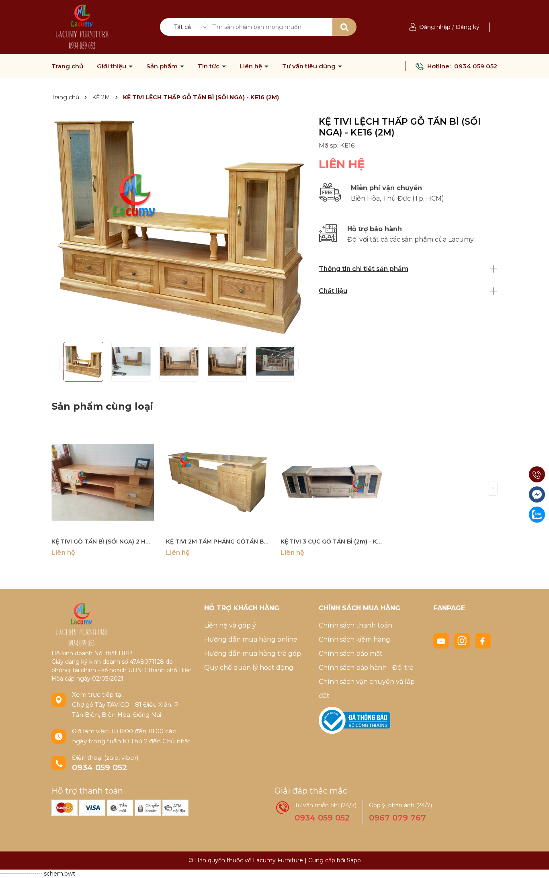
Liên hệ (252, 66)
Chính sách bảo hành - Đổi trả (366, 667)
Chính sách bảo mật (351, 653)
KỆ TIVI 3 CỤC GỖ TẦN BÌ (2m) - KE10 (332, 541)
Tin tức (209, 66)
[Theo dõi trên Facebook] (483, 640)
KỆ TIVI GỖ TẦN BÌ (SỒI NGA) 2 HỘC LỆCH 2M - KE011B (102, 541)
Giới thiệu (112, 66)
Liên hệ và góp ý (230, 625)
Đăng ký (467, 27)
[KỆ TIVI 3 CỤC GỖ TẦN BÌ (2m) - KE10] (332, 482)
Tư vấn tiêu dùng (309, 66)
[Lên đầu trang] (535, 864)
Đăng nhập (435, 27)
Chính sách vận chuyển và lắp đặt (367, 689)
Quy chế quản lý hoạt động (248, 667)
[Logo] (82, 26)
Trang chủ (67, 66)
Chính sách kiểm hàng (354, 639)
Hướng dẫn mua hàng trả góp (252, 653)
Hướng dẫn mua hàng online (250, 639)
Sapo (354, 860)
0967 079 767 (397, 818)
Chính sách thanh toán (355, 625)
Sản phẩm (162, 66)
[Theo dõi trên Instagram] (463, 640)
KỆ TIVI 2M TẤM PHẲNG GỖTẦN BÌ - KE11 (217, 541)
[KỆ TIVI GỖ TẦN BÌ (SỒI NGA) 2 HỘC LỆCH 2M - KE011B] (102, 482)
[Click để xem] (179, 226)
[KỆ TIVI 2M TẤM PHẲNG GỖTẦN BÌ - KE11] (217, 482)
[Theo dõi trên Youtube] (442, 640)
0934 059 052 (476, 66)
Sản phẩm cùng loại (102, 406)
